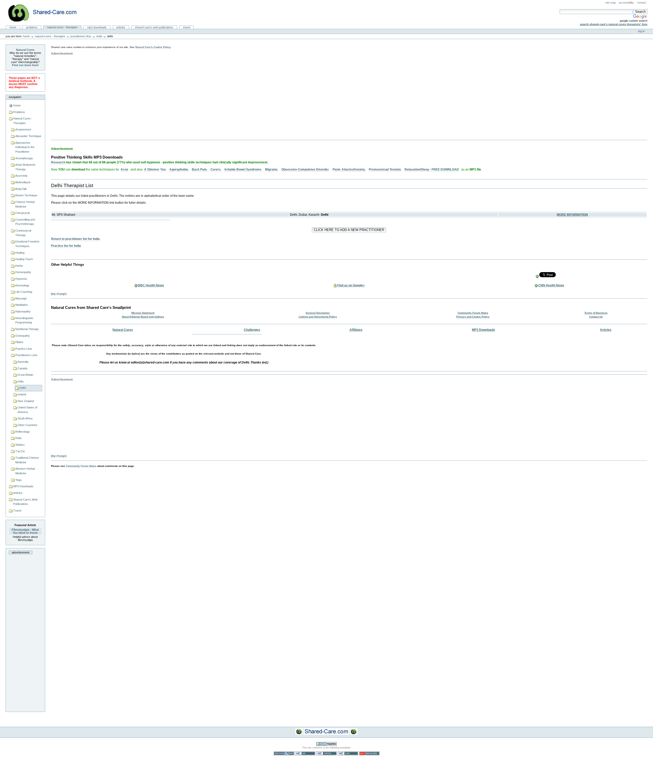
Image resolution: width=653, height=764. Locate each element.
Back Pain (199, 169)
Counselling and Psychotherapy (25, 222)
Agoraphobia (178, 169)
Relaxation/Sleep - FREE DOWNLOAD (432, 169)
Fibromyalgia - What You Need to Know (25, 531)
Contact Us (596, 316)
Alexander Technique (28, 136)
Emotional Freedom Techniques (27, 244)
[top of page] (58, 293)
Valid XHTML (326, 753)
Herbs (19, 265)
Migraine (271, 169)
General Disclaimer (318, 312)
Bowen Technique (26, 195)
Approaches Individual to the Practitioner (24, 147)
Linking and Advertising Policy (318, 316)
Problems (31, 27)
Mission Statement (142, 312)
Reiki (18, 438)
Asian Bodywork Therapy (25, 167)
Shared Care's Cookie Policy (153, 47)
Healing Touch (24, 259)
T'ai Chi (19, 451)
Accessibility (626, 2)
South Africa (25, 418)
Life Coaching (23, 291)
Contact (641, 2)
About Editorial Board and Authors (143, 316)
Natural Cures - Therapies (62, 27)
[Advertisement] (25, 631)
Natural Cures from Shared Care (46, 12)
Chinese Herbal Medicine (24, 204)
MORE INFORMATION (572, 214)
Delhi (23, 387)
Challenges (252, 330)
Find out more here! (25, 65)
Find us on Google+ (351, 285)
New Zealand (26, 401)
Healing (19, 252)
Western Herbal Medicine (25, 471)
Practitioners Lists (80, 36)
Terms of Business (596, 312)
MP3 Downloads (97, 27)
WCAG (305, 753)
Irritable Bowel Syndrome (242, 169)
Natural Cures (25, 49)
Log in (641, 31)
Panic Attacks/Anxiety (349, 169)
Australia (23, 361)
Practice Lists (23, 348)
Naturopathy (23, 311)
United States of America (27, 410)
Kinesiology (22, 285)
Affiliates (355, 330)
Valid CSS (348, 753)
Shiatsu (19, 444)
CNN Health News (551, 285)
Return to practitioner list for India (75, 239)
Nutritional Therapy (27, 329)
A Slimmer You (155, 169)
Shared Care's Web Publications (154, 27)
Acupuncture (23, 129)
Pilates (19, 342)
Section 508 (284, 753)
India (99, 36)
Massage (21, 298)
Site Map (610, 2)
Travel (186, 27)
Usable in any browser (369, 753)
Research (58, 162)
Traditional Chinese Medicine (27, 460)
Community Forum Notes (473, 312)
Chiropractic (22, 212)
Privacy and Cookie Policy (472, 316)
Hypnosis (21, 278)
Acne (124, 169)
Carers (215, 169)
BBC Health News (151, 285)
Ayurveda (21, 175)
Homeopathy (23, 272)
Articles (120, 27)
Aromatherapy (24, 158)
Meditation (21, 304)
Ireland (22, 394)
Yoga (18, 479)
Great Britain (25, 374)
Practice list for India (66, 246)
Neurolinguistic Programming (24, 320)
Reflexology (22, 431)
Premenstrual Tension (385, 169)
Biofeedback (23, 182)
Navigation (15, 97)
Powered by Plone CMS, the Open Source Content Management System (326, 744)
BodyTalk (21, 188)
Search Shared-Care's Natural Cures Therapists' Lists (613, 24)
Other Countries (27, 425)
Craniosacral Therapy (23, 233)
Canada (22, 368)
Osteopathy (22, 335)
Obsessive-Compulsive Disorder (305, 169)
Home (12, 27)
